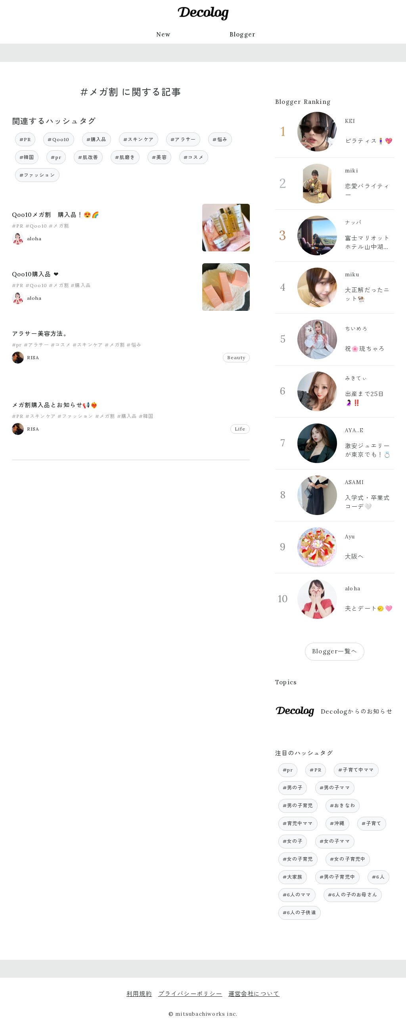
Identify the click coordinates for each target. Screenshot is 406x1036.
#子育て (372, 823)
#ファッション (37, 175)
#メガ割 (59, 226)
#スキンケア (138, 139)
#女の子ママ (335, 841)
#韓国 (26, 157)
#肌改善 (88, 157)
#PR (25, 139)
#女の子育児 (298, 859)
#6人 (378, 877)
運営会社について (254, 994)
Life (240, 429)
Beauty (236, 357)
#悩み (220, 139)
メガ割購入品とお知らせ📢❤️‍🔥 (55, 405)
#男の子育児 (298, 805)
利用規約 (139, 994)
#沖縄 (337, 823)
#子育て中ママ (356, 770)
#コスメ (194, 157)
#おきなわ (342, 805)
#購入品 (96, 139)
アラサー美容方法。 (41, 333)
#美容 (159, 157)
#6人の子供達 (299, 912)
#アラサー (183, 139)
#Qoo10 (58, 139)
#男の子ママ (335, 788)
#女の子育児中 (348, 859)
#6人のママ (297, 895)
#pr (56, 157)
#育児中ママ (298, 823)
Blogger (243, 34)
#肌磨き (125, 157)
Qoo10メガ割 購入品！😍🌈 (56, 214)
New (163, 34)
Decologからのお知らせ (357, 711)
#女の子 (293, 841)
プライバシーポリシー (190, 994)
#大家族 (293, 877)
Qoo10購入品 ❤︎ (35, 274)
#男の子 (293, 788)
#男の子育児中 (337, 877)
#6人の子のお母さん (352, 895)
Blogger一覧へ (334, 651)
